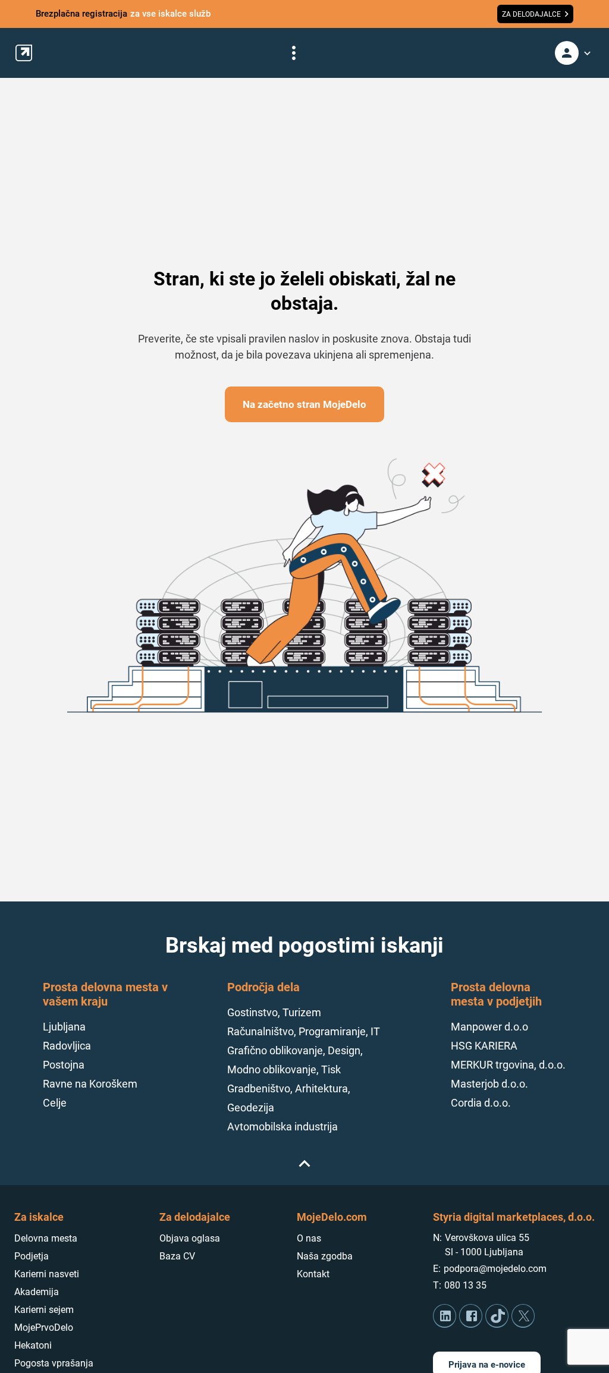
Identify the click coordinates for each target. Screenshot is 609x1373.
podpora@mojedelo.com (495, 1268)
